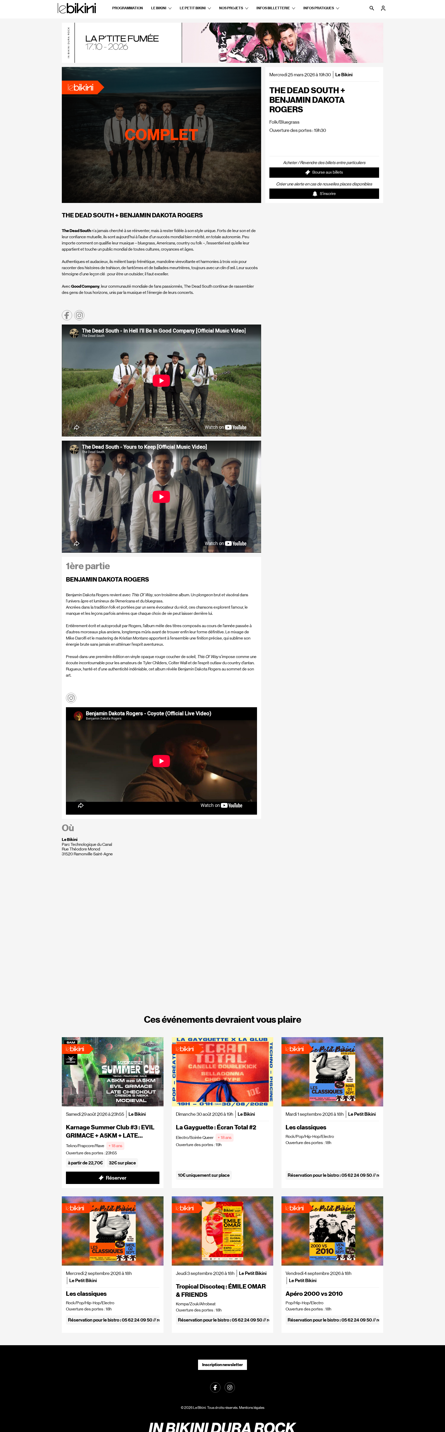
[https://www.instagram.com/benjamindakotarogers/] (71, 698)
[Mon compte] (383, 8)
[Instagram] (230, 1387)
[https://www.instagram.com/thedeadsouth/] (79, 315)
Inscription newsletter (222, 1364)
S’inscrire (328, 193)
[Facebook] (215, 1387)
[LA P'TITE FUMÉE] (222, 43)
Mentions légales (251, 1407)
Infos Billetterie (273, 8)
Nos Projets (231, 8)
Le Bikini (158, 8)
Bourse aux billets (327, 172)
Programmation (127, 8)
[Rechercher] (372, 8)
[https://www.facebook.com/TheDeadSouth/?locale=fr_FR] (67, 315)
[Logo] (77, 8)
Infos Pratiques (318, 8)
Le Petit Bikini (193, 8)
